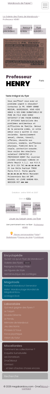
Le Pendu (9, 318)
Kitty (28, 198)
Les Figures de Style (14, 270)
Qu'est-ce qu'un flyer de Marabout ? (23, 259)
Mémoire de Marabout (16, 322)
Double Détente (12, 315)
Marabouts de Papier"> (20, 3)
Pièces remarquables (23, 234)
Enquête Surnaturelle (15, 353)
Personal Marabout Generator (20, 285)
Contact (8, 364)
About (44, 386)
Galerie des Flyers (17, 262)
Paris (41, 80)
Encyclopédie (13, 255)
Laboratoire (12, 304)
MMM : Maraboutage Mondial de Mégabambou (21, 291)
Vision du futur (12, 337)
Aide (37, 234)
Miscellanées (13, 346)
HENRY (18, 84)
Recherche (11, 376)
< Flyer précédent (9, 29)
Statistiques (11, 237)
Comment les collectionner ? (19, 349)
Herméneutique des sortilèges (20, 274)
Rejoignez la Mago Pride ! (17, 266)
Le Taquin (9, 311)
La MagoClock (11, 295)
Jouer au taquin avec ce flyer (25, 218)
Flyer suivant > (38, 29)
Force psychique (13, 334)
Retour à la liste (26, 29)
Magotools (11, 282)
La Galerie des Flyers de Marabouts (20, 16)
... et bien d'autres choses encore (22, 368)
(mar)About (10, 360)
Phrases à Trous (12, 330)
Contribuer (39, 237)
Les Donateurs (11, 356)
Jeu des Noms (11, 326)
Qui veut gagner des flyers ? (19, 307)
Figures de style (25, 237)
